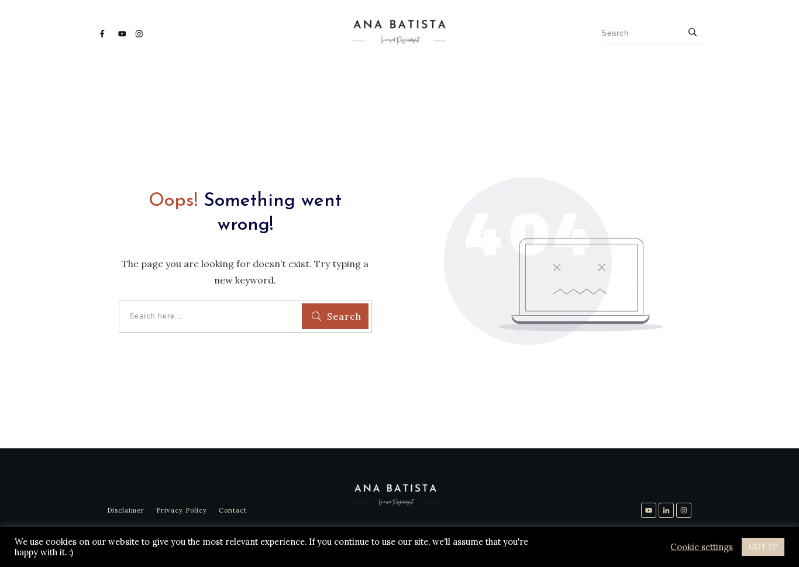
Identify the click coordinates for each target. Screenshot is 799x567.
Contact (233, 510)
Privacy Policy (181, 510)
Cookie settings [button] (701, 547)
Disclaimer (125, 510)
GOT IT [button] (763, 547)
